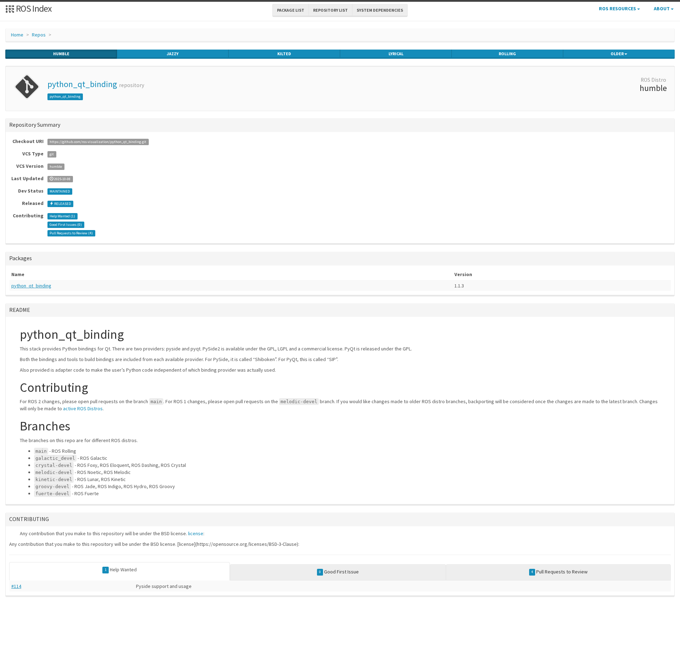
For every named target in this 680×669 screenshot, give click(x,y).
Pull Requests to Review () (71, 233)
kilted (284, 53)
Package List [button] (290, 10)
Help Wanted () (62, 216)
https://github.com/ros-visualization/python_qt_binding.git (98, 141)
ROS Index (33, 8)
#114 (16, 586)
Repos (39, 35)
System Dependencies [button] (380, 10)
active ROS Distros (83, 408)
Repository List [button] (330, 10)
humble (61, 53)
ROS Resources (618, 8)
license (195, 533)
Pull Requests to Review (559, 571)
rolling (507, 53)
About (662, 8)
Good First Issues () (66, 224)
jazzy (172, 53)
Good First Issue (339, 571)
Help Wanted (121, 569)
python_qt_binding (82, 84)
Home (17, 35)
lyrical (396, 53)
